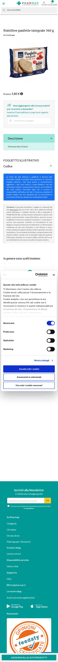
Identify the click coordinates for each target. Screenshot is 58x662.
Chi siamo (11, 529)
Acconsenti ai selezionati (29, 377)
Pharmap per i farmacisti (18, 541)
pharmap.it (14, 210)
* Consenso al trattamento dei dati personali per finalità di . (30, 507)
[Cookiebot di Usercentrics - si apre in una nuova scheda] (36, 275)
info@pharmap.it (17, 585)
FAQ (9, 579)
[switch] (51, 331)
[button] (3, 3)
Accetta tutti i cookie (29, 369)
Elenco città (12, 566)
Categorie (11, 523)
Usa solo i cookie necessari (29, 385)
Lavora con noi (14, 553)
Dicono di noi (13, 535)
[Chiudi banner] (54, 275)
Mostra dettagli (41, 360)
